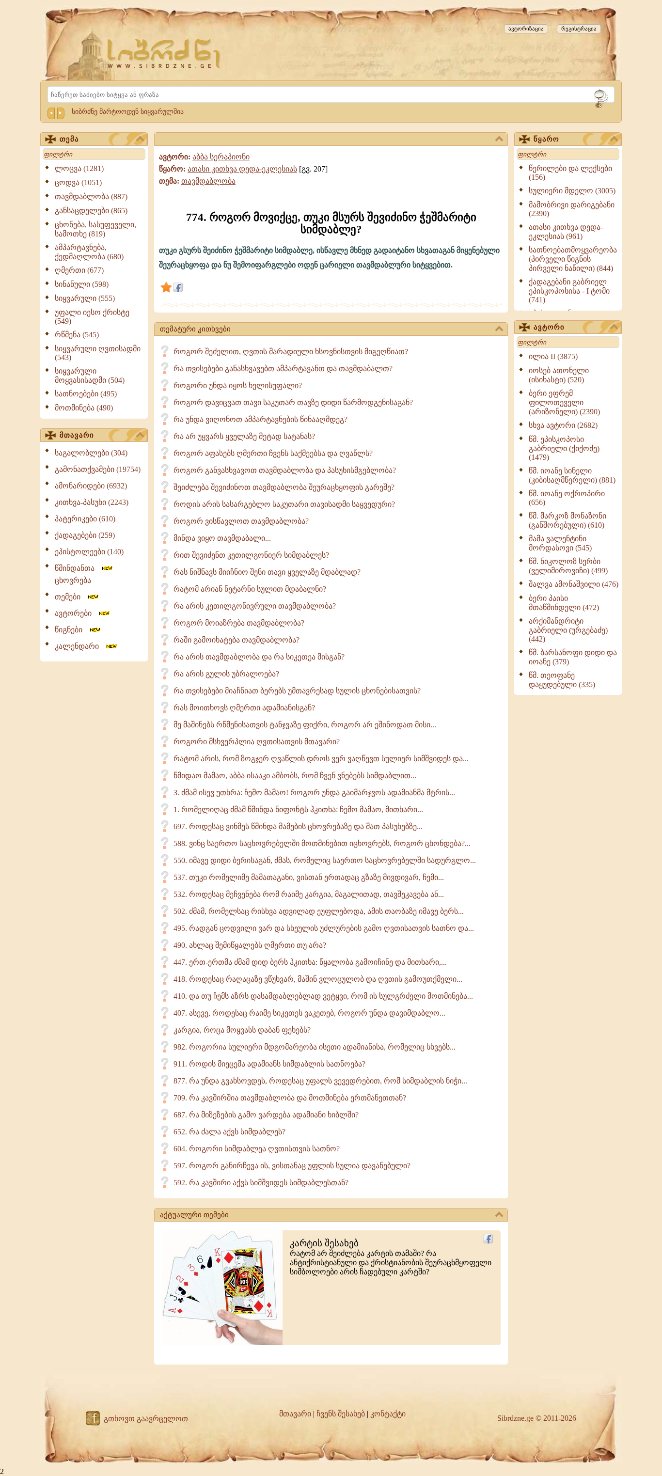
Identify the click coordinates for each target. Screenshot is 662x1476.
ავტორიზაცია (526, 28)
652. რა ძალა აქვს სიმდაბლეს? (229, 1132)
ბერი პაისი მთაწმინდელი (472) (564, 603)
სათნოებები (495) (86, 394)
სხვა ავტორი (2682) (563, 425)
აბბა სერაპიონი (221, 157)
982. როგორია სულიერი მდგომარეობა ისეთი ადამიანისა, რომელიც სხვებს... (314, 1047)
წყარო (546, 139)
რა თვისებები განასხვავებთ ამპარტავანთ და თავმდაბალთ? (283, 368)
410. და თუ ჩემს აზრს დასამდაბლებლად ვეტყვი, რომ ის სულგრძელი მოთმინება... (323, 996)
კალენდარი (80, 646)
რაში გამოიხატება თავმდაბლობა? (236, 640)
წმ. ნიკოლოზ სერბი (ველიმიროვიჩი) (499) (568, 566)
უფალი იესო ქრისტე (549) (92, 316)
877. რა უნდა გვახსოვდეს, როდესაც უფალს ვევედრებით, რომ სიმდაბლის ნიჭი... (320, 1081)
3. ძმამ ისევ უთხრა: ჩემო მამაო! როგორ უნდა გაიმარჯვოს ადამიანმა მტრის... (314, 792)
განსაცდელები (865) (91, 210)
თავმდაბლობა (208, 181)
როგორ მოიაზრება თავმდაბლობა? (238, 623)
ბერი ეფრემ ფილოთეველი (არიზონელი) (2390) (564, 402)
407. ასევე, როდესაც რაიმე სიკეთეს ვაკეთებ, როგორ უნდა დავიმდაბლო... (309, 1013)
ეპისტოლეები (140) (89, 552)
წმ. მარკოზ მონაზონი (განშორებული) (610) (567, 520)
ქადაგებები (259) (85, 535)
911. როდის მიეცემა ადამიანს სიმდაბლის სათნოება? (269, 1064)
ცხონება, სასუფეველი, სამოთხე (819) (95, 229)
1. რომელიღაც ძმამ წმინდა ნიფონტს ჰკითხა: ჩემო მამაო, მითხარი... (298, 809)
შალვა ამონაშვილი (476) (573, 584)
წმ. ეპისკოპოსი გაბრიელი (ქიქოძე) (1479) (564, 448)
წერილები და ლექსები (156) (570, 172)
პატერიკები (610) (85, 519)
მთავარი (77, 435)
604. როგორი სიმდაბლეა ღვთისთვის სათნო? (256, 1149)
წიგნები (71, 630)
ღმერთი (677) (79, 270)
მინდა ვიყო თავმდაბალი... (222, 538)
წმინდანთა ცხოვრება (77, 574)
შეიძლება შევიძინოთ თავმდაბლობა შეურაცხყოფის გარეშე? (283, 487)
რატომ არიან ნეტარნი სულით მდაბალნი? (249, 589)
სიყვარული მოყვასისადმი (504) (90, 375)
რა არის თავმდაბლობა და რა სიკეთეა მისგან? (259, 657)
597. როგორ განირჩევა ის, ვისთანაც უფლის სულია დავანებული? (291, 1166)
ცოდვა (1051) (78, 182)
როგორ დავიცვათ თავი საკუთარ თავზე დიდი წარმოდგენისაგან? (293, 402)
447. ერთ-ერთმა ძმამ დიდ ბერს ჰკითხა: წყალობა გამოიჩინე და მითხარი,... (310, 962)
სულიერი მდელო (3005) (572, 191)
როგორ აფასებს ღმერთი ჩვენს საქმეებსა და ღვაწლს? (273, 453)
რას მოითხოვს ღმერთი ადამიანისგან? (244, 708)
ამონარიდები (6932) (91, 486)
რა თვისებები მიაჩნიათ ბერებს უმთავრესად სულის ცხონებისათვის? (297, 691)
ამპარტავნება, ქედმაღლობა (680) (89, 252)
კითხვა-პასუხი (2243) (91, 502)
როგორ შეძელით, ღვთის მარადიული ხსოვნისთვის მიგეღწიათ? (290, 351)
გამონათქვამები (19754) (98, 469)
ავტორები (76, 613)
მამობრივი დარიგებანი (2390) (572, 209)
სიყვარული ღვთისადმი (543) (98, 353)
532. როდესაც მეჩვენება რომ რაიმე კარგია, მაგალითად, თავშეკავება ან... (308, 894)
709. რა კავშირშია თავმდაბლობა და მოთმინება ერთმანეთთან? (289, 1098)
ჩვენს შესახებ (340, 1414)
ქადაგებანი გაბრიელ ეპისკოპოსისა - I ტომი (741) (569, 291)
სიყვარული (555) (85, 298)
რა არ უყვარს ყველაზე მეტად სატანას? (244, 436)
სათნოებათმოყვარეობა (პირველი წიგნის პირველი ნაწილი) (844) (573, 259)
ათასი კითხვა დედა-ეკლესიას (242, 169)
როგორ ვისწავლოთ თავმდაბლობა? (241, 521)
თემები (70, 597)
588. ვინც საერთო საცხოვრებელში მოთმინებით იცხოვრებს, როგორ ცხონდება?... (322, 843)
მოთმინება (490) (84, 408)
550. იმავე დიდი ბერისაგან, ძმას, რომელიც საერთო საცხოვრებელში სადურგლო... (324, 860)
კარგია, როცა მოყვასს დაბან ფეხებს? (242, 1030)
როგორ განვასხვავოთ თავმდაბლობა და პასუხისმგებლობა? (284, 470)
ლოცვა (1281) (79, 168)
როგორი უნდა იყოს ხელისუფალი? (237, 385)
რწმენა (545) (77, 334)
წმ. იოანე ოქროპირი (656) (567, 497)
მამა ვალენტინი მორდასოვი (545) (560, 543)
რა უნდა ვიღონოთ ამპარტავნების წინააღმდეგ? (260, 419)
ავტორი (549, 327)
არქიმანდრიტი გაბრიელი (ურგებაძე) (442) (568, 630)
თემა (69, 139)
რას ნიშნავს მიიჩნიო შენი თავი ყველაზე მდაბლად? (267, 572)
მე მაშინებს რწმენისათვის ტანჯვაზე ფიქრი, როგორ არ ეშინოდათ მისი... (304, 725)
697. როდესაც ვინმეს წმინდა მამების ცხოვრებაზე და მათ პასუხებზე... (298, 826)
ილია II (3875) (553, 356)
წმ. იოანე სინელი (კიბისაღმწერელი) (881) (572, 475)
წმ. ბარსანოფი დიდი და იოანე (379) (573, 657)
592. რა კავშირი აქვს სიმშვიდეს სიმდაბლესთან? (260, 1182)
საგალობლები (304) (91, 453)
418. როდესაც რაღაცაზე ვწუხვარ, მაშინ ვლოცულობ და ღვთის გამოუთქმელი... (317, 979)
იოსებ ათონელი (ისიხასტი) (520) (559, 375)
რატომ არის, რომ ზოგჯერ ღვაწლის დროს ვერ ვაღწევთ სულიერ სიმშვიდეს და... (321, 758)
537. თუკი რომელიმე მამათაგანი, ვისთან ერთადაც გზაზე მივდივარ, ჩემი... (308, 877)
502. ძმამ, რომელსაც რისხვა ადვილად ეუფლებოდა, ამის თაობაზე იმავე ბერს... (318, 911)
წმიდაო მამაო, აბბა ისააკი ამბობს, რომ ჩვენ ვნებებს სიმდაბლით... (294, 775)
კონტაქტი (388, 1414)
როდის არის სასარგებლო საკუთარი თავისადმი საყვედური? (284, 504)
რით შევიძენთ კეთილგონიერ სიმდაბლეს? (251, 555)
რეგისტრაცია (579, 28)
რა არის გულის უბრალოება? (226, 674)
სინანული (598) (82, 284)
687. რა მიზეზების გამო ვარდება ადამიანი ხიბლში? (266, 1115)
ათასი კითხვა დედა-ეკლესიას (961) (566, 231)
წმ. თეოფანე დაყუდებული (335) (562, 680)
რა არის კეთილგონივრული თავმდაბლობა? (254, 606)
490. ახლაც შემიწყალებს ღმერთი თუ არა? (249, 945)
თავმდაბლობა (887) (91, 196)
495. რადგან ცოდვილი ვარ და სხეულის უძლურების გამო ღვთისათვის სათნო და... (323, 928)
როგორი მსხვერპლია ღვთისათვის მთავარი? (256, 742)
